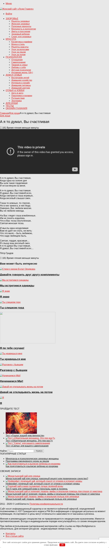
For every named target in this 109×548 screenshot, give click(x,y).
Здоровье (12, 18)
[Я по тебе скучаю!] (27, 342)
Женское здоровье (20, 24)
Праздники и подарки (21, 95)
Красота (11, 39)
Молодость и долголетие (23, 29)
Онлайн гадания (16, 108)
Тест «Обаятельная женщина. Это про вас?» (29, 440)
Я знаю (4, 296)
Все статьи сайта (15, 536)
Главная (4, 113)
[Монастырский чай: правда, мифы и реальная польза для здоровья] (42, 496)
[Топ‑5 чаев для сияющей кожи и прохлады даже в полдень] (34, 486)
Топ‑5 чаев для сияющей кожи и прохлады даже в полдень (37, 489)
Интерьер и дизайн (20, 82)
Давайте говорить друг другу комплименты (29, 274)
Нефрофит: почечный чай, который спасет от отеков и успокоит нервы (43, 483)
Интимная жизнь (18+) (22, 72)
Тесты (10, 106)
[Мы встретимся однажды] (14, 280)
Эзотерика (16, 100)
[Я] (2, 397)
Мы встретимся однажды (17, 285)
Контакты (10, 533)
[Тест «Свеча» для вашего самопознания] (28, 443)
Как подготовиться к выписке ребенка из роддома (32, 466)
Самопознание (18, 62)
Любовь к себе (18, 67)
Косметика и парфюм (21, 41)
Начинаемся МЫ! (11, 381)
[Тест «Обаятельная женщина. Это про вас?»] (30, 438)
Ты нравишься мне (13, 359)
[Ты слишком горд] (10, 302)
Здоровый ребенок (20, 34)
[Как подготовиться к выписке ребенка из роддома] (33, 464)
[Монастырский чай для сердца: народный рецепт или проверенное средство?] (23, 476)
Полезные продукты (21, 26)
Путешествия (18, 98)
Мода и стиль (18, 44)
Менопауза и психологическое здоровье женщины (32, 458)
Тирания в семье (19, 65)
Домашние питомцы (21, 85)
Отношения (17, 59)
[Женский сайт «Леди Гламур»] (17, 9)
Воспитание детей (20, 77)
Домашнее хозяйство (21, 80)
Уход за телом (18, 54)
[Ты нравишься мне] (11, 353)
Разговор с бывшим (13, 370)
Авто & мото (17, 93)
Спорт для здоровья (21, 36)
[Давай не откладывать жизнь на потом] (21, 386)
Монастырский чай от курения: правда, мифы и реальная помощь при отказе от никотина (53, 494)
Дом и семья (14, 75)
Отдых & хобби (15, 90)
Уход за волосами (20, 49)
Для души (12, 103)
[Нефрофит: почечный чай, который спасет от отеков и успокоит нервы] (44, 481)
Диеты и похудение (20, 31)
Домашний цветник (20, 88)
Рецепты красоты (20, 47)
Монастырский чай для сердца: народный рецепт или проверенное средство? (47, 478)
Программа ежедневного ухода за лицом (27, 461)
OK (62, 545)
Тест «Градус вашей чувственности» (25, 435)
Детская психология (21, 70)
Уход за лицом (18, 52)
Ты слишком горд (12, 307)
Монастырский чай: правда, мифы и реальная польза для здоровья (41, 499)
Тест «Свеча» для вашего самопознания (27, 446)
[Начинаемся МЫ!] (10, 375)
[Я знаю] (5, 291)
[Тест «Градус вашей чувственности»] (21, 433)
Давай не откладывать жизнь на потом (26, 392)
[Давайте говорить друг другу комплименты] (17, 269)
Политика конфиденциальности (46, 504)
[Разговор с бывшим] (11, 364)
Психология (14, 57)
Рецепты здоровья (20, 21)
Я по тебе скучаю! (12, 348)
